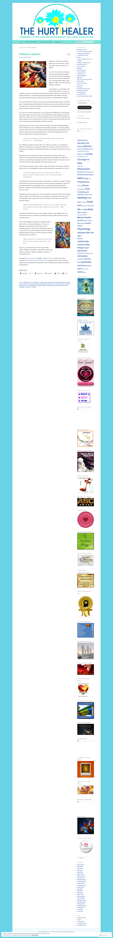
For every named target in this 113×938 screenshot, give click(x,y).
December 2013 (81, 879)
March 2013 (80, 894)
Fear (89, 178)
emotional (42, 284)
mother (80, 220)
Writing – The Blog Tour (83, 62)
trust (79, 268)
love (29, 285)
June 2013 (80, 889)
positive (44, 285)
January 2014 (80, 878)
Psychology (50, 285)
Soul (79, 262)
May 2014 (79, 870)
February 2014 (81, 876)
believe (91, 149)
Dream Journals (27, 284)
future (53, 284)
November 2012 (81, 902)
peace (82, 223)
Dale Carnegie (56, 282)
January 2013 (80, 898)
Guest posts (58, 42)
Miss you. (80, 77)
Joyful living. (80, 74)
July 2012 (79, 909)
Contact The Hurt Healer (45, 42)
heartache (84, 202)
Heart (79, 202)
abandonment (82, 140)
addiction (87, 146)
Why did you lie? (82, 49)
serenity (87, 259)
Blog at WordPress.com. (45, 932)
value (87, 269)
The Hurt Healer (82, 122)
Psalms (79, 226)
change (89, 153)
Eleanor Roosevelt (87, 172)
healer (90, 194)
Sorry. (79, 57)
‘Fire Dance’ (50, 258)
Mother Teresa (87, 220)
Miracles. (79, 87)
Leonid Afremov (29, 260)
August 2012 (80, 907)
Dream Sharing (35, 284)
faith (46, 284)
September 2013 (81, 885)
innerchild (67, 284)
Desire (68, 282)
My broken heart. (82, 64)
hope (63, 284)
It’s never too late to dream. (84, 51)
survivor (81, 265)
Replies (33, 287)
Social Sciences (64, 285)
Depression (63, 282)
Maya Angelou (82, 212)
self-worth (80, 259)
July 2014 (79, 866)
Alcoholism (85, 149)
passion (40, 285)
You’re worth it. (81, 92)
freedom (79, 186)
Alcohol (79, 149)
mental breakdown (82, 215)
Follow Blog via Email (84, 100)
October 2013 (80, 883)
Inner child (84, 205)
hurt (79, 205)
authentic (36, 282)
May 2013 (79, 891)
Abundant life (83, 143)
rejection (80, 238)
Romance (87, 253)
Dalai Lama (80, 166)
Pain (78, 223)
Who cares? (80, 81)
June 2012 (80, 911)
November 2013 (81, 881)
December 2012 (81, 900)
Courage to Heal (43, 282)
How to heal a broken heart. (84, 96)
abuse (79, 146)
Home (21, 42)
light (82, 209)
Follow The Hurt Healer (84, 107)
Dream (21, 284)
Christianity (80, 156)
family (49, 284)
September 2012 (81, 905)
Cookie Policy (35, 935)
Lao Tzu (91, 205)
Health (88, 198)
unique (83, 269)
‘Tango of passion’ (30, 258)
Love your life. (81, 66)
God (56, 284)
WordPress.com (81, 925)
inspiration (26, 282)
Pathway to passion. (30, 54)
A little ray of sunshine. (83, 53)
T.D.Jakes (27, 287)
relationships (83, 244)
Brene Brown (85, 151)
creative (50, 282)
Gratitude (81, 192)
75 (68, 54)
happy (86, 194)
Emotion (80, 174)
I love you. (80, 85)
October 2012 (80, 904)
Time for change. (82, 83)
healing (59, 284)
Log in (79, 919)
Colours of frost (81, 72)
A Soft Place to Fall (82, 55)
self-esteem (82, 255)
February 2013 (81, 896)
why (85, 272)
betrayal (79, 151)
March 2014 (80, 874)
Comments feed (81, 923)
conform (86, 156)
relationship (56, 285)
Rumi (91, 253)
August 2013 (80, 887)
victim (80, 271)
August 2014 (80, 865)
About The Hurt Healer (31, 42)
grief (87, 192)
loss (85, 209)
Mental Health (33, 285)
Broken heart (81, 154)
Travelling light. (81, 75)
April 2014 (80, 872)
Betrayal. (79, 68)
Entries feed (80, 921)
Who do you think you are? (84, 79)
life (79, 209)
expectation (89, 174)
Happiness (80, 194)
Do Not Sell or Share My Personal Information (63, 932)
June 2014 (80, 868)
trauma (88, 265)
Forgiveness (83, 181)
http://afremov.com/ (41, 260)
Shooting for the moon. (83, 88)
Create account (81, 917)
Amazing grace (81, 70)
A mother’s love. (81, 94)
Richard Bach (80, 253)
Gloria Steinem (81, 189)
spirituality (21, 287)
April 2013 (80, 892)
